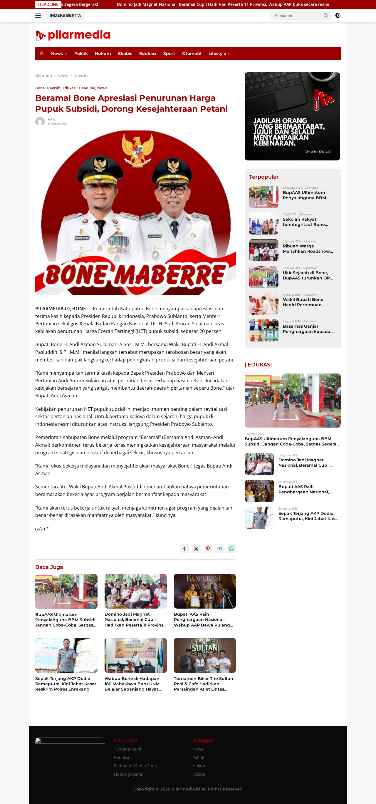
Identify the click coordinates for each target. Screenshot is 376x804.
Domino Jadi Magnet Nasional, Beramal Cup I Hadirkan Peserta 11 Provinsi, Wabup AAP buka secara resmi (185, 4)
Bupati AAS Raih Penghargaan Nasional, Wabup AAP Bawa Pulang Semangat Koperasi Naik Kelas (202, 620)
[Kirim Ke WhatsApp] (231, 548)
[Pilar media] (72, 34)
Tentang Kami (127, 749)
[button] (326, 15)
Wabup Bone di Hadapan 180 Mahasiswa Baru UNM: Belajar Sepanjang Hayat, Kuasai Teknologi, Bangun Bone (133, 684)
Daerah (54, 88)
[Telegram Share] (219, 548)
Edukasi (147, 53)
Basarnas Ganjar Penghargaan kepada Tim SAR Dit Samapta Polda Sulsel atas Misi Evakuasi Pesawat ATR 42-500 (307, 329)
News (57, 53)
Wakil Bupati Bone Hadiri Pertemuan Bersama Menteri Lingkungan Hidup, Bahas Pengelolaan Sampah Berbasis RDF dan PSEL (307, 302)
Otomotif (192, 53)
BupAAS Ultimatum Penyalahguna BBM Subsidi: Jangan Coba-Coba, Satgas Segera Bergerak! (65, 620)
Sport (169, 53)
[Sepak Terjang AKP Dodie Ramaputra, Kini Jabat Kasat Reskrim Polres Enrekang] (66, 655)
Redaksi (52, 119)
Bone (40, 88)
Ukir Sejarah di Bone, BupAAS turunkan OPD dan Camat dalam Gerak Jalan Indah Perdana (309, 275)
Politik (81, 53)
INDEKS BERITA (65, 15)
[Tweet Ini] (196, 548)
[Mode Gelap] (338, 16)
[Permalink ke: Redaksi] (40, 121)
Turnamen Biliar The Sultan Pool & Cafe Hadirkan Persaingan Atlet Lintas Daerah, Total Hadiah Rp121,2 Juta (204, 684)
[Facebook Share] (184, 548)
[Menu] (39, 16)
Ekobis (125, 53)
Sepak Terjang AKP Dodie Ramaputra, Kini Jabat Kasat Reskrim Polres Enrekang (65, 684)
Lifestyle (217, 53)
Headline (87, 88)
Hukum (103, 53)
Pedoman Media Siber (135, 765)
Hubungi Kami (128, 774)
